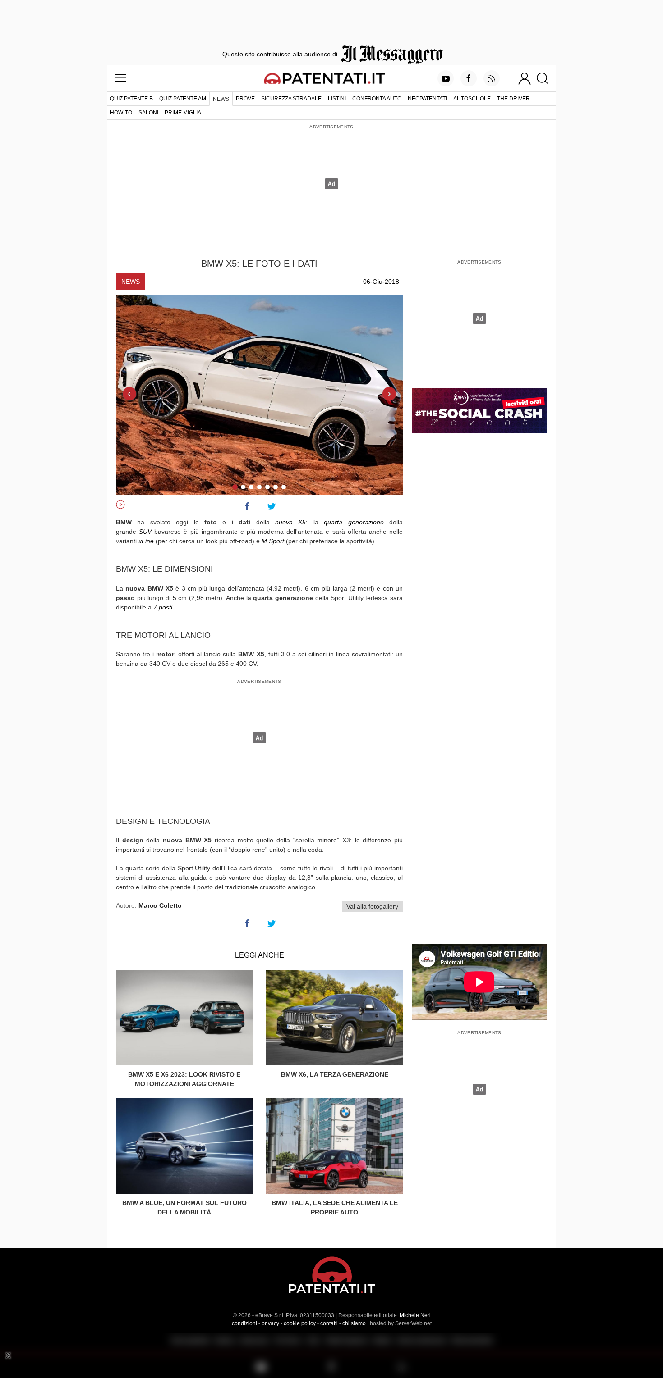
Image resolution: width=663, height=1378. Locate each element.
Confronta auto (376, 99)
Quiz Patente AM (182, 99)
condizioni (244, 1323)
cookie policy (300, 1323)
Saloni (148, 112)
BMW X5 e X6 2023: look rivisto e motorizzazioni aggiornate (184, 1079)
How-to (121, 112)
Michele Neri (415, 1315)
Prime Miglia (183, 112)
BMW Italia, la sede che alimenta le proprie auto (335, 1207)
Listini (337, 99)
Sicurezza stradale (291, 99)
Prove (245, 99)
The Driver (513, 99)
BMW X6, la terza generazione (334, 1074)
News (221, 99)
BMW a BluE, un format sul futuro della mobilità (184, 1207)
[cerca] (546, 78)
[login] (524, 78)
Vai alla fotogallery (372, 906)
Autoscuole (472, 99)
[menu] (120, 78)
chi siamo (354, 1323)
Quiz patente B (131, 99)
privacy (270, 1323)
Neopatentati (427, 99)
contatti (329, 1323)
